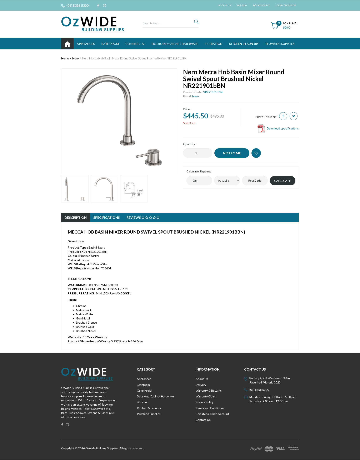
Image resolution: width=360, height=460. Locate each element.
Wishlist (241, 5)
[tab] (75, 217)
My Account (261, 5)
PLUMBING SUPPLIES (280, 43)
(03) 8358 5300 (77, 5)
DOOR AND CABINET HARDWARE (175, 43)
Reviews (133, 217)
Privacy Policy (204, 402)
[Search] (196, 23)
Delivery (201, 384)
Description (76, 217)
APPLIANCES (86, 43)
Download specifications (282, 128)
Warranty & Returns (209, 390)
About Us (224, 5)
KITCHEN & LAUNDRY (244, 43)
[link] (98, 5)
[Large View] (75, 188)
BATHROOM (110, 43)
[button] (256, 153)
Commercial (135, 43)
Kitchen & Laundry (149, 408)
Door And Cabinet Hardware (155, 396)
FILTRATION (213, 43)
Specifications (106, 217)
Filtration (143, 402)
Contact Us (203, 419)
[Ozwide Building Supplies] (92, 24)
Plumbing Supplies (149, 414)
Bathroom (143, 384)
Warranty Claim (205, 396)
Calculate (282, 180)
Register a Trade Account (212, 414)
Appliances (144, 379)
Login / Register (285, 5)
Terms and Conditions (210, 408)
